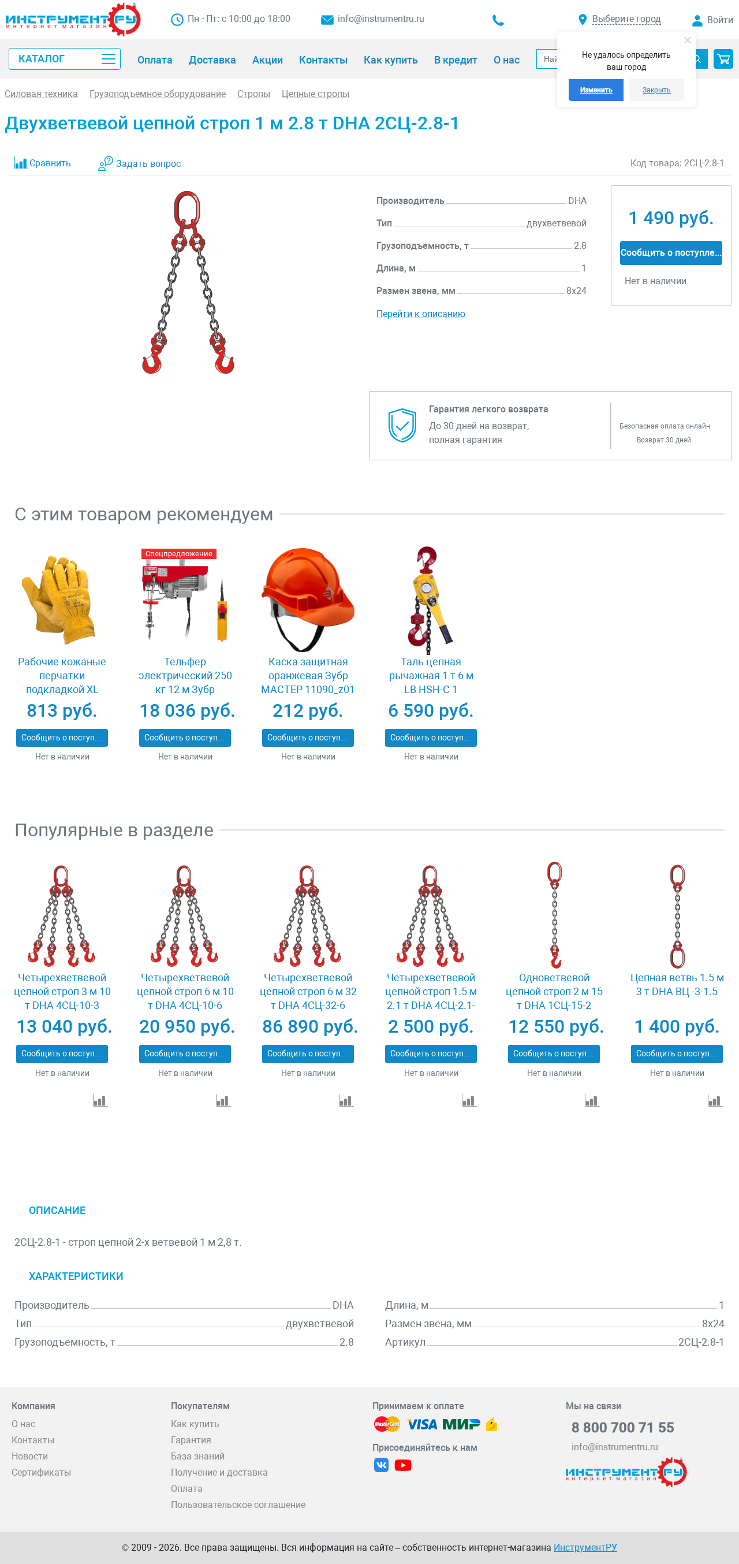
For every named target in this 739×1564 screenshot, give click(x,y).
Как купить (195, 1423)
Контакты (33, 1440)
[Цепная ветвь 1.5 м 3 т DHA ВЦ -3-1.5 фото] (676, 916)
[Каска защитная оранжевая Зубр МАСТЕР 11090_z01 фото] (308, 600)
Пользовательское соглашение (238, 1504)
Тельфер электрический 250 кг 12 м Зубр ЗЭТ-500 (185, 682)
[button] (723, 59)
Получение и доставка (219, 1472)
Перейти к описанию (420, 313)
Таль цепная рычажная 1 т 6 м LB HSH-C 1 (431, 675)
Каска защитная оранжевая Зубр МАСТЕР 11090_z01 (308, 675)
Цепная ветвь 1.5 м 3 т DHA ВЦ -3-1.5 (677, 984)
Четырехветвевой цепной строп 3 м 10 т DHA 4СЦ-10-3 (62, 991)
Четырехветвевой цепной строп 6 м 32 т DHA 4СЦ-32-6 (308, 991)
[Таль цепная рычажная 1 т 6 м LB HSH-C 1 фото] (431, 600)
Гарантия (191, 1440)
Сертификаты (41, 1472)
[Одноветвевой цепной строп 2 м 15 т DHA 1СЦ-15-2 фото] (553, 916)
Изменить (596, 90)
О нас (23, 1423)
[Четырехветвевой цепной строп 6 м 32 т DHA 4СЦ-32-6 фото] (308, 916)
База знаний (198, 1456)
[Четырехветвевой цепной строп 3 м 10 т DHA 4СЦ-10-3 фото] (62, 916)
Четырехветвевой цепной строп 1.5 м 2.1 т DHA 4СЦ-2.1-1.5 (431, 998)
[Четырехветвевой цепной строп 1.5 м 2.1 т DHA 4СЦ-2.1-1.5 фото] (431, 916)
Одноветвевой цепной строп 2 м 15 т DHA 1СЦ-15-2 (554, 991)
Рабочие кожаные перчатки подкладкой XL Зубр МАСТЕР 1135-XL (62, 689)
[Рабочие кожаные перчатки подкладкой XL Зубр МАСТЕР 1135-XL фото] (62, 600)
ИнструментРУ (585, 1547)
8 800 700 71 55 (623, 1428)
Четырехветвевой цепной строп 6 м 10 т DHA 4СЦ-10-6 (185, 991)
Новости (30, 1456)
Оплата (187, 1488)
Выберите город (626, 18)
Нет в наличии (62, 756)
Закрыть (657, 90)
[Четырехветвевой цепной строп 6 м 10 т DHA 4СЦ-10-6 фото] (185, 916)
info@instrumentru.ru (381, 18)
